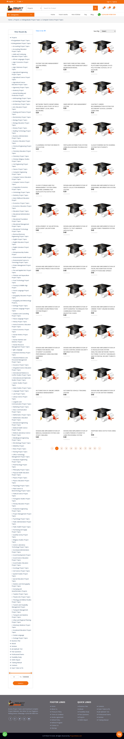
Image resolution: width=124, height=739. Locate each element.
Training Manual (16, 662)
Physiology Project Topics (21, 486)
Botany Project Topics (20, 128)
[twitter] (20, 719)
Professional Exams (17, 654)
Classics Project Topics (20, 169)
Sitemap (54, 728)
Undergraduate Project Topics (30, 20)
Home (53, 14)
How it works (63, 14)
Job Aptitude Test (16, 649)
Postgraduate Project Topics (21, 40)
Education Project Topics (21, 211)
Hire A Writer (76, 14)
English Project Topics (20, 239)
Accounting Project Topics (21, 46)
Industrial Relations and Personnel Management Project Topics (20, 360)
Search (20, 683)
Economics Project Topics (21, 203)
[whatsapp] (4, 734)
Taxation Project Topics (20, 594)
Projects (16, 20)
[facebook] (10, 719)
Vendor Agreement (57, 717)
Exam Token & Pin (17, 668)
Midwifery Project (18, 446)
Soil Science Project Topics (21, 571)
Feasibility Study (16, 657)
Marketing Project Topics (21, 407)
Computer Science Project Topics (52, 20)
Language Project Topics (21, 391)
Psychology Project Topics (21, 519)
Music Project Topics (19, 449)
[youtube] (29, 719)
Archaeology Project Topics (21, 101)
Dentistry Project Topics (20, 195)
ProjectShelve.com (76, 736)
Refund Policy (56, 720)
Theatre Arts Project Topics (21, 597)
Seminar (14, 646)
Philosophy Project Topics (21, 470)
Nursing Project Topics (20, 452)
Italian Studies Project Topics (22, 388)
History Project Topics (20, 322)
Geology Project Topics (20, 306)
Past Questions (16, 652)
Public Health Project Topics (22, 527)
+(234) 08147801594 (108, 14)
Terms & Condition (57, 714)
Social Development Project (22, 555)
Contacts (14, 665)
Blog (92, 14)
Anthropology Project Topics (22, 98)
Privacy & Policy (57, 712)
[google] (15, 719)
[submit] (95, 8)
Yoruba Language (18, 635)
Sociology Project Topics (21, 568)
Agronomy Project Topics (21, 87)
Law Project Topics (19, 394)
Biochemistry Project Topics (22, 117)
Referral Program (57, 723)
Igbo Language (17, 350)
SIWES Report (15, 660)
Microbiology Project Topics (22, 443)
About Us (54, 709)
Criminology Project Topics (21, 192)
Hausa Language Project (20, 319)
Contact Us (55, 725)
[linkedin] (24, 719)
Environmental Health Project (22, 257)
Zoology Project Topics (20, 638)
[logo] (16, 702)
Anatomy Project (18, 90)
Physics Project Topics (20, 478)
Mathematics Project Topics (22, 415)
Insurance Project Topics (21, 365)
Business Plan (15, 641)
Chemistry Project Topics (21, 156)
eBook (13, 643)
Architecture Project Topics (21, 104)
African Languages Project (21, 59)
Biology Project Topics (20, 120)
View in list (40, 31)
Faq (85, 14)
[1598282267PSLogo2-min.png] (15, 8)
